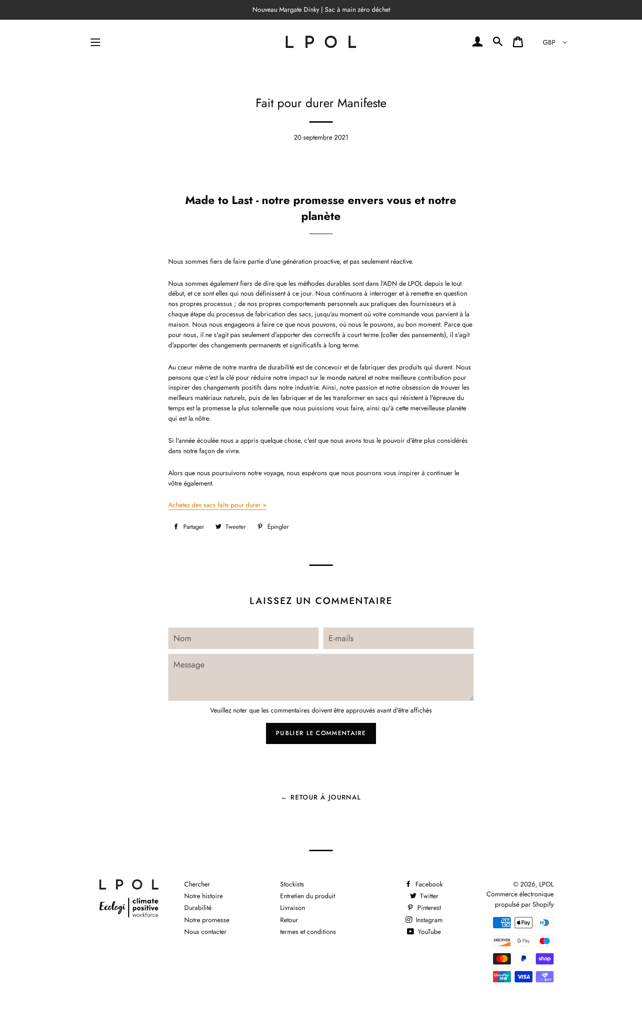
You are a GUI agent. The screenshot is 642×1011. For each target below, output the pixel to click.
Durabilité (197, 907)
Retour (289, 920)
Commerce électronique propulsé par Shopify (520, 899)
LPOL (546, 884)
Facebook (428, 884)
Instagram (428, 920)
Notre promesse (206, 920)
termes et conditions (308, 931)
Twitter (428, 896)
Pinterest (428, 907)
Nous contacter (205, 931)
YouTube (428, 931)
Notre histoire (203, 896)
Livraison (292, 907)
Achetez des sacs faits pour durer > (217, 504)
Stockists (292, 884)
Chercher (197, 884)
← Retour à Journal (321, 797)
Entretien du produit (307, 896)
